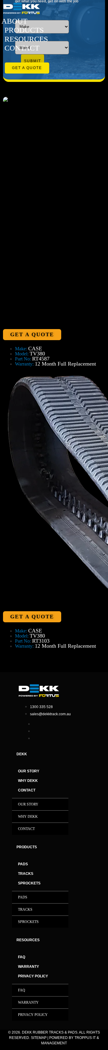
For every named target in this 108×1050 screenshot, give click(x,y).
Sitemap (38, 1038)
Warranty (28, 967)
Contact (21, 48)
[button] (6, 57)
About (14, 21)
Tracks (25, 874)
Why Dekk (28, 781)
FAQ (21, 957)
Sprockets (29, 883)
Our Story (28, 771)
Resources (26, 39)
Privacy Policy (33, 976)
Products (24, 30)
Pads (23, 864)
